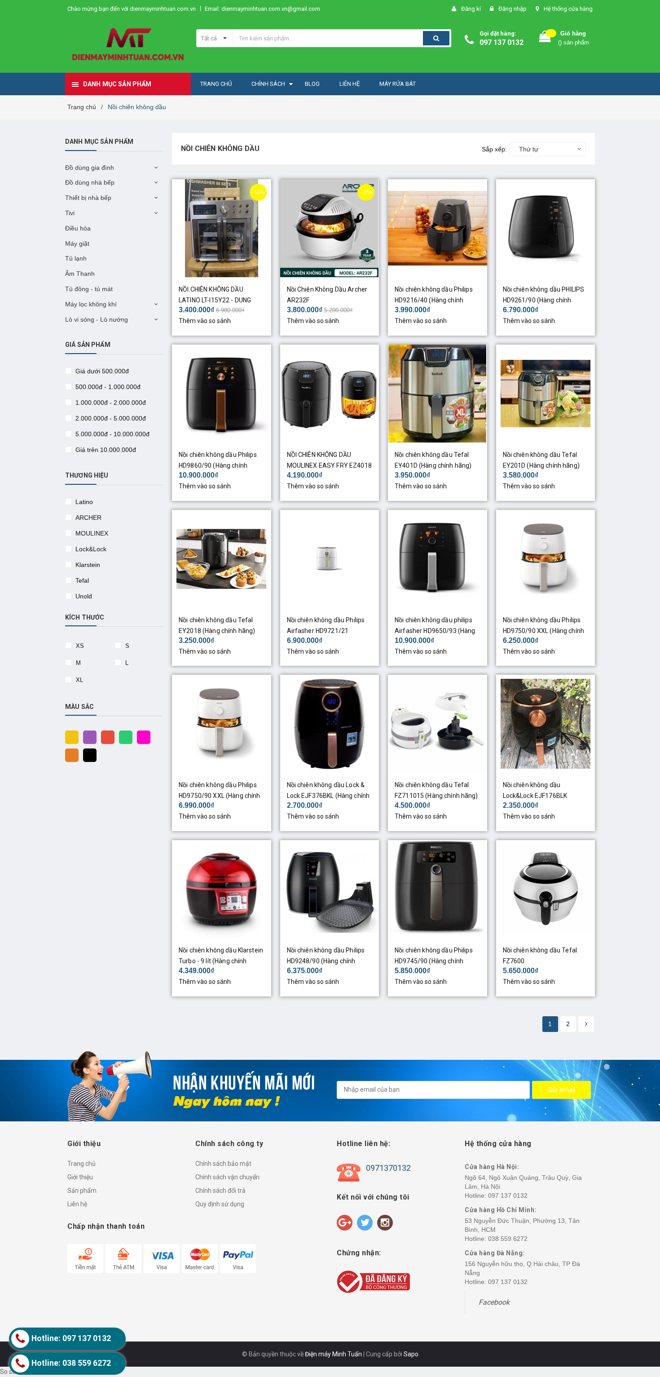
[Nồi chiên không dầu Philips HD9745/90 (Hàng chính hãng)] (437, 889)
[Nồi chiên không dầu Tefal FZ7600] (545, 889)
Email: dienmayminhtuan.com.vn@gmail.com (262, 8)
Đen (87, 754)
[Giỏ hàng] (545, 38)
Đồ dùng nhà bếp (89, 182)
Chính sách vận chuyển (227, 1177)
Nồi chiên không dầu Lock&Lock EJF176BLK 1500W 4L (535, 795)
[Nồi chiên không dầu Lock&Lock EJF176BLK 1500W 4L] (545, 724)
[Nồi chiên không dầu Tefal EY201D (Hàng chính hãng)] (545, 394)
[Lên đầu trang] (644, 1323)
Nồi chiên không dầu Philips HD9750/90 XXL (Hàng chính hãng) (544, 630)
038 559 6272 (508, 1238)
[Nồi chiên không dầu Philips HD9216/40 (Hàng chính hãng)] (437, 228)
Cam (69, 754)
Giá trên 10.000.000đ (105, 449)
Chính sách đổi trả (220, 1190)
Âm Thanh (80, 273)
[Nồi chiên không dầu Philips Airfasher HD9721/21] (329, 559)
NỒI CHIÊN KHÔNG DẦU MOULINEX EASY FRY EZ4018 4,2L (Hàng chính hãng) (329, 465)
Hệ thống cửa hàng (568, 8)
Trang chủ (81, 1163)
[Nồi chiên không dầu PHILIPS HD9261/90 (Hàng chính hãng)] (545, 228)
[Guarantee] (373, 1280)
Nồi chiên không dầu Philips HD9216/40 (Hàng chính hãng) (434, 300)
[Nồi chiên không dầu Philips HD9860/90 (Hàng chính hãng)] (221, 394)
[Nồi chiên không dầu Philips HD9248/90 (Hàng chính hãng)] (329, 889)
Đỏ (105, 736)
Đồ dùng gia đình (89, 167)
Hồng (141, 736)
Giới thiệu (80, 1177)
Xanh (123, 736)
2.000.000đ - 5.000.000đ (110, 418)
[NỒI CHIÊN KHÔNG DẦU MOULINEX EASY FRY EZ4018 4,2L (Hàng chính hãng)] (329, 394)
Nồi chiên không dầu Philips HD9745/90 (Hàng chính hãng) (434, 961)
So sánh (11, 1371)
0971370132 (388, 1168)
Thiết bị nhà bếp (88, 197)
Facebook (494, 1302)
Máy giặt (77, 243)
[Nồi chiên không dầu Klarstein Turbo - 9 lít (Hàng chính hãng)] (221, 889)
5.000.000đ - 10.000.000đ (112, 434)
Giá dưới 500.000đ (101, 371)
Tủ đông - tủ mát (89, 288)
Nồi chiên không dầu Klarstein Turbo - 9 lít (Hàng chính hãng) (221, 961)
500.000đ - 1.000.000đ (107, 386)
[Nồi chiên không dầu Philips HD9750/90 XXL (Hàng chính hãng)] (545, 559)
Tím (87, 736)
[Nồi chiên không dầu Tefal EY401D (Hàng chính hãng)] (437, 394)
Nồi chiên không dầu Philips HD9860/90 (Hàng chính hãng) (218, 465)
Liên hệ (77, 1204)
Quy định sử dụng (219, 1204)
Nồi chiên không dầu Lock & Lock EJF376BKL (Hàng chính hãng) (328, 795)
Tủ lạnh (76, 258)
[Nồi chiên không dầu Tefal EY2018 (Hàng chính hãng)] (221, 559)
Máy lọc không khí (91, 304)
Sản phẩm (82, 1190)
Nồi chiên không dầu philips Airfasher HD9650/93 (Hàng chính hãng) (435, 630)
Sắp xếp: (494, 149)
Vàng (69, 736)
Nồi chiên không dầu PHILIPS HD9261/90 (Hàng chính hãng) (544, 300)
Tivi (70, 213)
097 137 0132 (502, 42)
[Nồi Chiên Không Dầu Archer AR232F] (329, 228)
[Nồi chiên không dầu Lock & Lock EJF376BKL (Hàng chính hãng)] (329, 724)
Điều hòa (78, 228)
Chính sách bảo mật (223, 1163)
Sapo (411, 1354)
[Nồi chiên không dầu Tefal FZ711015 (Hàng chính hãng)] (437, 724)
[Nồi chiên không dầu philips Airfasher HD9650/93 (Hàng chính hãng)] (437, 559)
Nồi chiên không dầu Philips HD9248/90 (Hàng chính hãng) (326, 961)
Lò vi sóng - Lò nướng (96, 319)
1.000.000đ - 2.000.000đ (110, 402)
